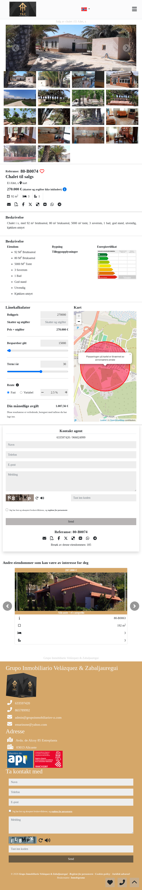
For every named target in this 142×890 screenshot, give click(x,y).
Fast (13, 392)
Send (71, 521)
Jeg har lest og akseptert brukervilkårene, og (38, 510)
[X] (30, 204)
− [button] (79, 321)
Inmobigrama (78, 877)
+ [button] (79, 316)
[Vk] (45, 204)
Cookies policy (103, 874)
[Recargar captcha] (37, 498)
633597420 (63, 437)
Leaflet (103, 420)
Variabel (28, 392)
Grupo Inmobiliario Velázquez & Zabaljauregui (43, 874)
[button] (7, 606)
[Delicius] (38, 204)
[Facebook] (24, 204)
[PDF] (17, 204)
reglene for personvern (57, 510)
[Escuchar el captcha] (42, 498)
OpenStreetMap (117, 420)
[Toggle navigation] (134, 9)
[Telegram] (59, 204)
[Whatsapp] (52, 204)
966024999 (78, 437)
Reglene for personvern (82, 874)
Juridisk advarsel (121, 874)
